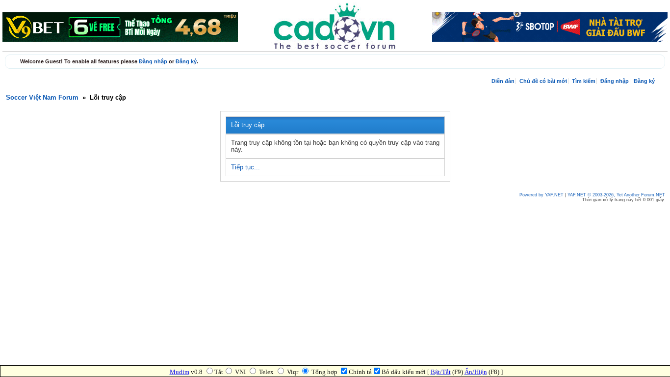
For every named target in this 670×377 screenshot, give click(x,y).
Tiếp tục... (245, 167)
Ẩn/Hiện (475, 372)
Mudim (179, 372)
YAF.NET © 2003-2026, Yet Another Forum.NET (616, 194)
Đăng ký (186, 61)
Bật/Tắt (441, 372)
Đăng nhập (153, 61)
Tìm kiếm (583, 81)
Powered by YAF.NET (541, 194)
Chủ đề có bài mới (543, 81)
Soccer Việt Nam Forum (42, 97)
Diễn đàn (503, 81)
